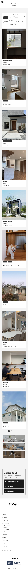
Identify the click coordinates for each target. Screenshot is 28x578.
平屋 (22, 21)
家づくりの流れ (6, 529)
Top (3, 509)
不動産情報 (4, 534)
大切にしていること (7, 525)
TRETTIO (16, 17)
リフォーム (17, 21)
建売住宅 (11, 24)
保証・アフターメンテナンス (9, 531)
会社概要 (4, 537)
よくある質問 (5, 546)
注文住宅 (16, 24)
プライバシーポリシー (7, 553)
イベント (4, 512)
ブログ (3, 543)
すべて (6, 17)
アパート (22, 17)
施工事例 (4, 514)
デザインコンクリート (11, 21)
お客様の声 (6, 21)
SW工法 (11, 17)
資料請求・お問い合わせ (7, 550)
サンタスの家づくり (6, 520)
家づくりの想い (5, 523)
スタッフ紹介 (5, 540)
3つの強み (5, 527)
